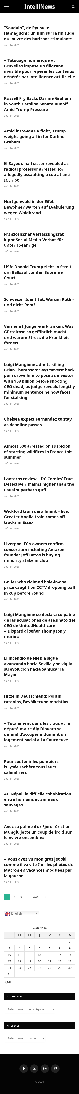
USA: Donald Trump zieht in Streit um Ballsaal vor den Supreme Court (38, 272)
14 (49, 955)
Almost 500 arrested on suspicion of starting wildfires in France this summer (38, 451)
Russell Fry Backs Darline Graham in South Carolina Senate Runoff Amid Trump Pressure (37, 104)
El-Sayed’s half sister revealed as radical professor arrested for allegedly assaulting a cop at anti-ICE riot (38, 172)
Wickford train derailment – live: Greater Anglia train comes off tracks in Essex (36, 517)
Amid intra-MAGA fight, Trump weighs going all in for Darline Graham (35, 136)
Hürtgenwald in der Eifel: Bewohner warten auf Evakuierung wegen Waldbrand (39, 207)
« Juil (7, 982)
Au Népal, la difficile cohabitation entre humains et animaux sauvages (37, 799)
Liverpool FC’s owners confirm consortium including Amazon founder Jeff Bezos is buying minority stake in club (34, 552)
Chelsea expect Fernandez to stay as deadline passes (38, 421)
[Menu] (6, 6)
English (16, 913)
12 (29, 955)
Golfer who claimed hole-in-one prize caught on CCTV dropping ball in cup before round (39, 587)
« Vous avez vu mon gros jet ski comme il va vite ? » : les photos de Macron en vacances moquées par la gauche (38, 867)
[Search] (73, 6)
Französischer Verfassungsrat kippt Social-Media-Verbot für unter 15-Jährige (34, 239)
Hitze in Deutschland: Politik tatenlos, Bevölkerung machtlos (36, 698)
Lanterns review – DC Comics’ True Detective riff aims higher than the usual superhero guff (39, 484)
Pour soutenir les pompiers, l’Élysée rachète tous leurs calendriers (32, 767)
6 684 (36, 897)
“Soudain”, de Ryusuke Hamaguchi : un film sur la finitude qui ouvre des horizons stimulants (39, 33)
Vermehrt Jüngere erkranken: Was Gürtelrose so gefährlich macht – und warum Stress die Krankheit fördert (38, 335)
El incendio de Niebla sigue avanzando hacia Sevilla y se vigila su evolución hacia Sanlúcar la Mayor (38, 666)
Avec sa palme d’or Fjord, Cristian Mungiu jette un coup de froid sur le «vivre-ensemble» (38, 832)
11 (19, 955)
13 (39, 955)
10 (9, 955)
